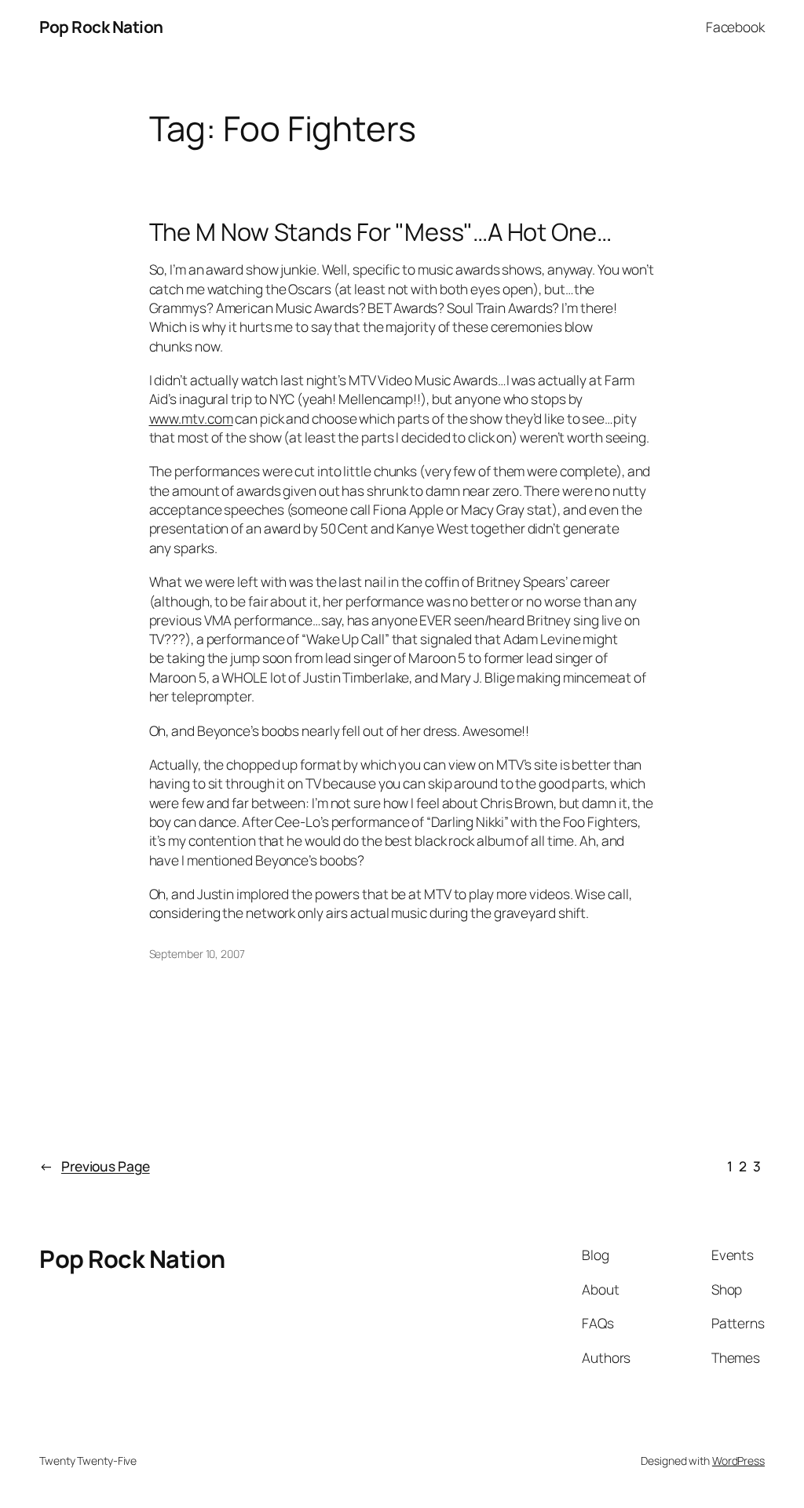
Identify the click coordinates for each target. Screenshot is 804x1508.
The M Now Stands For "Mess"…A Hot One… (380, 232)
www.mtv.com (191, 418)
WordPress (738, 1460)
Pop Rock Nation (101, 27)
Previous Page (94, 1165)
